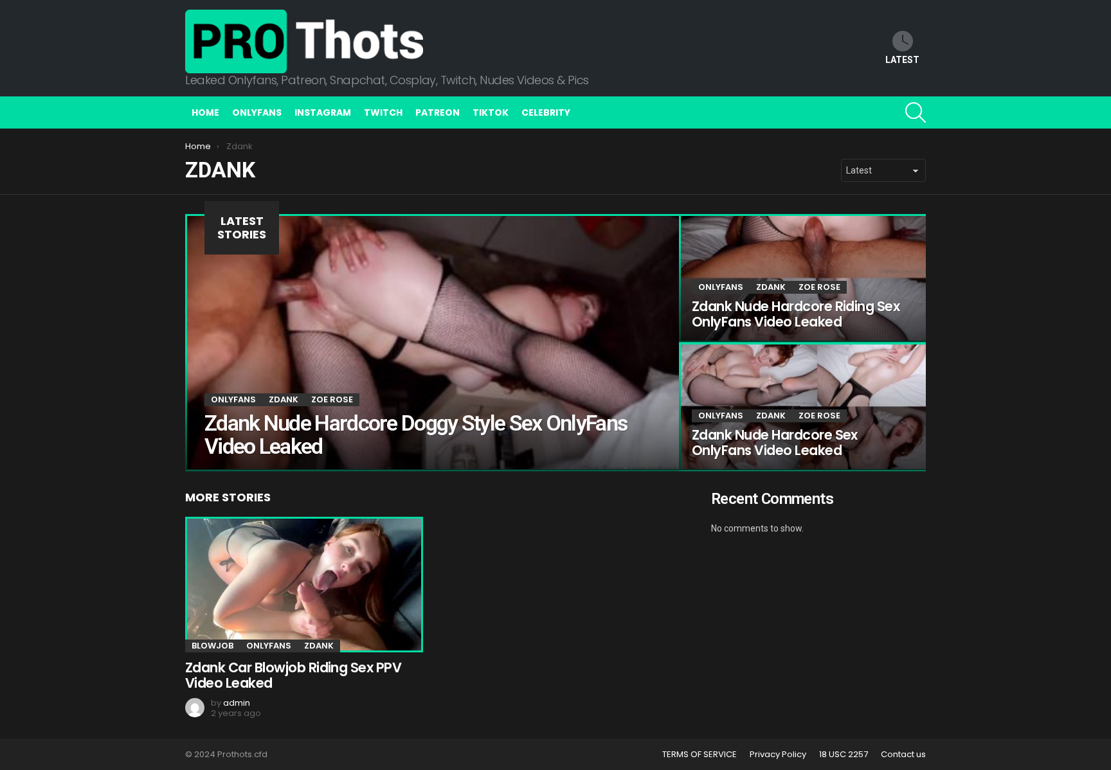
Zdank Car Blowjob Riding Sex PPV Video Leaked (293, 675)
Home (205, 112)
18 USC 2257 (843, 754)
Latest (902, 60)
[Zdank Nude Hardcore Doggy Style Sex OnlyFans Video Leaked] (432, 342)
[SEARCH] (915, 112)
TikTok (491, 112)
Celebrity (545, 112)
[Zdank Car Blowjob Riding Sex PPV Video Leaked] (302, 584)
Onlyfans (257, 112)
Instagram (322, 112)
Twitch (383, 112)
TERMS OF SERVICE (699, 754)
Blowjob (212, 646)
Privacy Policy (778, 754)
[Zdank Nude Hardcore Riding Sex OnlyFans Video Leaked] (802, 278)
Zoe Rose (332, 399)
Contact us (903, 754)
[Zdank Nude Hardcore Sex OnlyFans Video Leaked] (802, 407)
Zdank (283, 399)
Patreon (437, 112)
